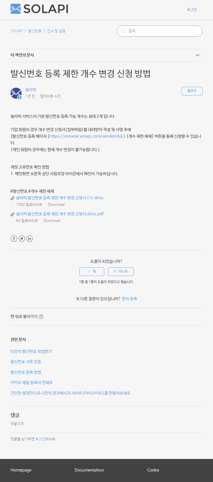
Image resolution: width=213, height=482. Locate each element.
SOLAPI (17, 31)
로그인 (40, 439)
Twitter (21, 238)
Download (56, 205)
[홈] (39, 12)
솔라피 (30, 89)
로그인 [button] (192, 9)
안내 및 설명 (56, 31)
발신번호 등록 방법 (26, 372)
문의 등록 (129, 298)
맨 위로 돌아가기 (24, 316)
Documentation (89, 470)
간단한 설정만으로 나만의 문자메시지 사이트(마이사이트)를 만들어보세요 (70, 393)
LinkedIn (29, 238)
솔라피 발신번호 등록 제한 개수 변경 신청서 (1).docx (59, 198)
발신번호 (35, 31)
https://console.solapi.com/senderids (85, 136)
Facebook (14, 238)
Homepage (21, 470)
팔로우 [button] (192, 91)
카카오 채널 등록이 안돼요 (32, 382)
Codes (153, 470)
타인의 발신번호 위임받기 (31, 351)
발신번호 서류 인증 (26, 361)
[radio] (91, 271)
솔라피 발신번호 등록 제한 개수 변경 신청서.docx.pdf (60, 214)
